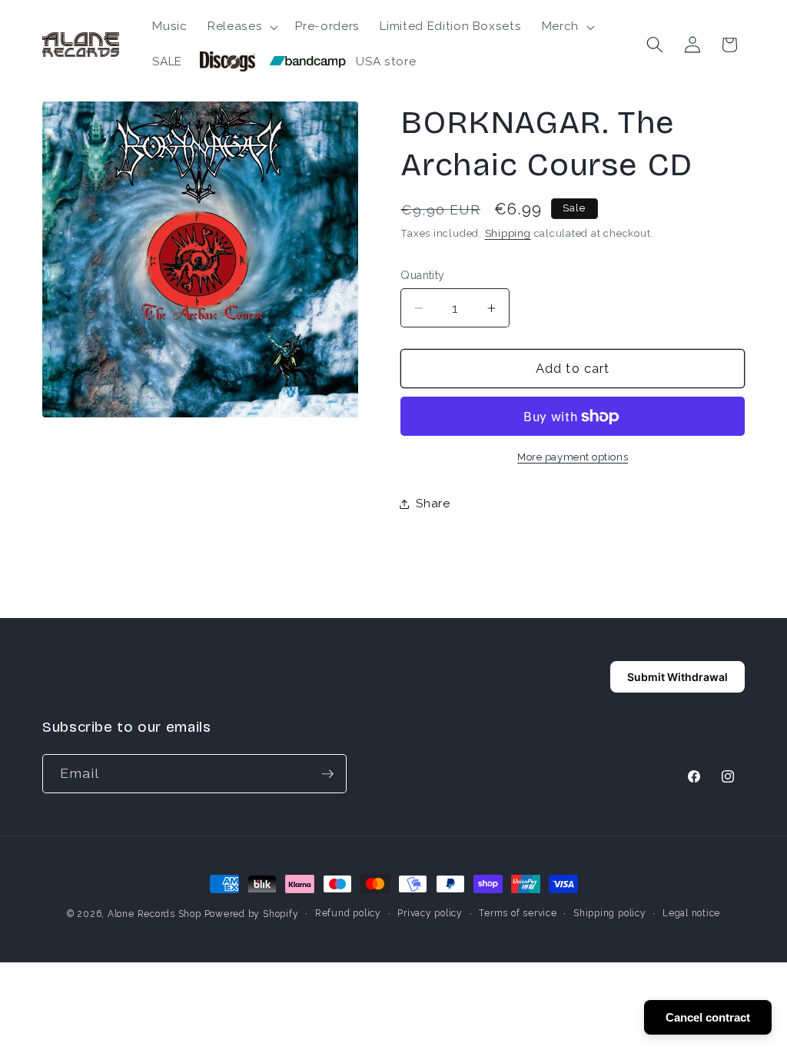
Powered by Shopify (251, 914)
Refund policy (348, 913)
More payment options (572, 457)
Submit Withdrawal (677, 676)
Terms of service (517, 913)
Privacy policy (430, 913)
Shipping (508, 233)
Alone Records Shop (154, 914)
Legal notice (691, 913)
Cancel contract (708, 1017)
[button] (241, 27)
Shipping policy (609, 913)
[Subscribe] (327, 774)
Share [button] (433, 503)
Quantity (422, 275)
